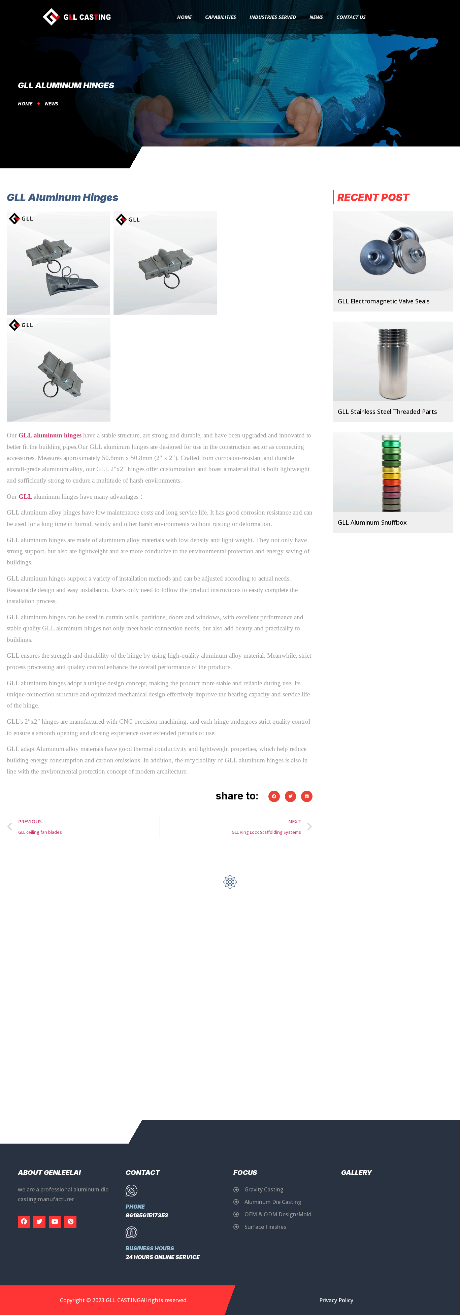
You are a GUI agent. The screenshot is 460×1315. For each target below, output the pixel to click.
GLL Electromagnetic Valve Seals (384, 301)
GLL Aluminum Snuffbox (372, 522)
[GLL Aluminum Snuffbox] (393, 472)
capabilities (220, 16)
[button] (274, 796)
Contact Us (351, 16)
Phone (135, 1206)
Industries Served (273, 16)
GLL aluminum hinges (50, 435)
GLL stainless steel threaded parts (387, 411)
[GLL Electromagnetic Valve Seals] (393, 251)
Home (184, 16)
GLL (25, 496)
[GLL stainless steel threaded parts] (393, 361)
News (316, 16)
